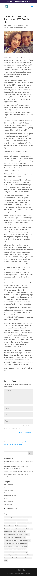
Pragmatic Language (20, 537)
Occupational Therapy (10, 496)
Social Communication (21, 543)
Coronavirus (15, 520)
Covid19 (6, 523)
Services (6, 28)
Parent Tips (7, 537)
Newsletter (7, 493)
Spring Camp (7, 558)
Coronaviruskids (23, 520)
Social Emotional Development (11, 546)
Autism (6, 517)
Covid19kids (20, 523)
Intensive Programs (9, 490)
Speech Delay (7, 555)
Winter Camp (28, 558)
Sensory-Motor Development (11, 540)
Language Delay (15, 529)
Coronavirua (7, 520)
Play (12, 537)
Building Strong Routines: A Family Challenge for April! (18, 471)
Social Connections (9, 477)
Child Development (20, 25)
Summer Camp (19, 558)
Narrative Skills (21, 532)
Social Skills (7, 549)
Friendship (23, 526)
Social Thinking (15, 549)
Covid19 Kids (13, 523)
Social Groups (24, 546)
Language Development (27, 529)
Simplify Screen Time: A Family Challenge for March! (18, 474)
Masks (15, 532)
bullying (11, 517)
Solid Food (23, 549)
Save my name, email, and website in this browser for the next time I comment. (18, 427)
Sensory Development (25, 540)
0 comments (22, 28)
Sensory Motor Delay (9, 543)
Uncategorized (8, 504)
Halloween (7, 529)
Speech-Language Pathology (20, 552)
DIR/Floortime (28, 523)
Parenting (27, 534)
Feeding (17, 526)
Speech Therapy (13, 28)
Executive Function (9, 526)
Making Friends (8, 532)
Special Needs (7, 552)
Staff (13, 558)
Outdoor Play (20, 534)
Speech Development (18, 555)
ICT (6, 25)
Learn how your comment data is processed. (17, 443)
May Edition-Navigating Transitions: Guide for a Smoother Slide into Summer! (16, 467)
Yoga (5, 561)
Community (29, 517)
